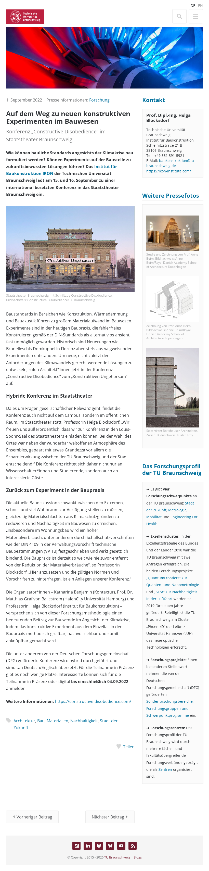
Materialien (57, 721)
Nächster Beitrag (108, 817)
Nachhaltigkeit (84, 721)
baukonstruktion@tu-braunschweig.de (170, 163)
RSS (132, 846)
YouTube (121, 846)
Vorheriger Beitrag (34, 817)
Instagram (76, 846)
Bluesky (110, 846)
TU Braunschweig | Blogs (123, 857)
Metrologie (177, 510)
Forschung (99, 100)
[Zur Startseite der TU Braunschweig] (25, 16)
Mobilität (154, 516)
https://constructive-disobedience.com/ (93, 701)
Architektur (24, 721)
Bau (41, 721)
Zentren (165, 769)
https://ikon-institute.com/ (168, 171)
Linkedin (88, 846)
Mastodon (99, 846)
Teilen (129, 747)
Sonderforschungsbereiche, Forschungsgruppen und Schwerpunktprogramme (169, 708)
